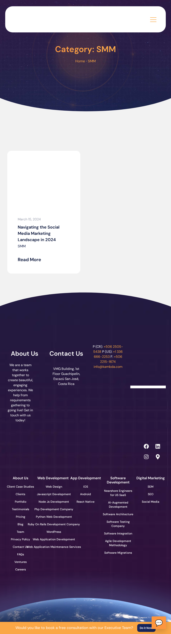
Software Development (118, 480)
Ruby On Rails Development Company (53, 524)
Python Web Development (53, 517)
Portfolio (20, 502)
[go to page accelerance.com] (52, 451)
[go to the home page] (35, 18)
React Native (85, 502)
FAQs (20, 554)
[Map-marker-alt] (157, 456)
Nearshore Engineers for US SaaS (118, 493)
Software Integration (118, 533)
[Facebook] (146, 446)
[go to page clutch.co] (19, 450)
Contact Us (66, 353)
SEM (150, 486)
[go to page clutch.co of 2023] (86, 450)
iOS (85, 486)
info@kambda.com (108, 366)
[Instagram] (146, 456)
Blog (20, 524)
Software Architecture (118, 514)
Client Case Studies (20, 486)
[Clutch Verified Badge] (148, 366)
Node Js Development (54, 502)
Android (85, 494)
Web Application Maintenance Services (53, 547)
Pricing (20, 517)
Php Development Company (53, 509)
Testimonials (20, 509)
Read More (29, 260)
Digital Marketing (150, 478)
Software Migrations (118, 553)
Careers (20, 569)
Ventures (20, 562)
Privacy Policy (20, 539)
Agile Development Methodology (118, 543)
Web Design (54, 486)
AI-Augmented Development (118, 505)
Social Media (150, 502)
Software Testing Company (118, 524)
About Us (24, 353)
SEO (150, 494)
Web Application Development (53, 539)
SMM (22, 246)
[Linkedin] (157, 446)
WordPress (54, 532)
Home (80, 61)
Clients (20, 494)
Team (20, 532)
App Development (85, 478)
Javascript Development (53, 494)
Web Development (53, 478)
